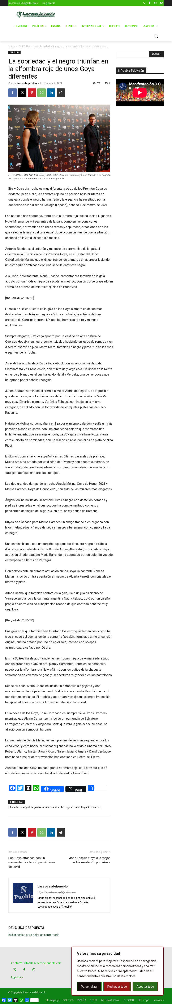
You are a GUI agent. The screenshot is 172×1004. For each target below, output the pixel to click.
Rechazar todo (117, 986)
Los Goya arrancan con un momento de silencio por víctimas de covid (31, 862)
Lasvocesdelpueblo (25, 83)
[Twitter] (143, 3)
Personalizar (89, 986)
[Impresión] (61, 92)
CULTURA (24, 46)
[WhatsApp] (41, 92)
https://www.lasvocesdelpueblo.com (57, 892)
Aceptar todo (145, 986)
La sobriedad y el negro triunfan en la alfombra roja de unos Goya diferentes (54, 806)
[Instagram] (155, 3)
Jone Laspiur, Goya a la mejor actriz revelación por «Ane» (89, 860)
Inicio (11, 46)
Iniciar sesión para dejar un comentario (33, 935)
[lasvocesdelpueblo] (37, 14)
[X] (22, 92)
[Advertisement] (118, 14)
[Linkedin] (51, 92)
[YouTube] (161, 3)
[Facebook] (149, 3)
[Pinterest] (32, 92)
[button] (156, 36)
